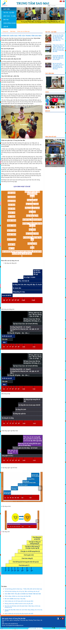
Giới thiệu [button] (6, 9)
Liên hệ (5, 26)
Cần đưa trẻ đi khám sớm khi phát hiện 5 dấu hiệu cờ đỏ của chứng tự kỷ (22, 606)
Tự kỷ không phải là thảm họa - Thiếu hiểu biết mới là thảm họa (23, 589)
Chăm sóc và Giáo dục (23, 31)
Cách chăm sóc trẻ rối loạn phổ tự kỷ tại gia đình (19, 601)
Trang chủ (5, 31)
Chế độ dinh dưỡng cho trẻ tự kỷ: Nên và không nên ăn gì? (22, 591)
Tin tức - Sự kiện (50, 32)
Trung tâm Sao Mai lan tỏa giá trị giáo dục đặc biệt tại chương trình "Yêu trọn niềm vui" (58, 37)
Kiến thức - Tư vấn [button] (9, 16)
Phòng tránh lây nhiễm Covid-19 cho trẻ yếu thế (19, 603)
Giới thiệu (12, 31)
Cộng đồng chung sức (9, 23)
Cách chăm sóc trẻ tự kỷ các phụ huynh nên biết (19, 613)
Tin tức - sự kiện (8, 12)
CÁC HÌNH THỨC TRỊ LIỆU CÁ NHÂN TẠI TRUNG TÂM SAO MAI (23, 594)
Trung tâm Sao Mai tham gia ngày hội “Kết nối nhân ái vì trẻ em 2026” (58, 57)
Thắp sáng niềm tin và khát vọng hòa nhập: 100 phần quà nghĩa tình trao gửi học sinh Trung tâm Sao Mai (58, 48)
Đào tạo (6, 19)
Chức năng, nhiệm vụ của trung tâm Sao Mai (18, 596)
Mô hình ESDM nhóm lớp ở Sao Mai (15, 598)
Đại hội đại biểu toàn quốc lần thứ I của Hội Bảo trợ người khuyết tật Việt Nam (58, 66)
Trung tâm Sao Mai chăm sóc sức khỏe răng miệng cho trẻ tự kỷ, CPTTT (23, 610)
